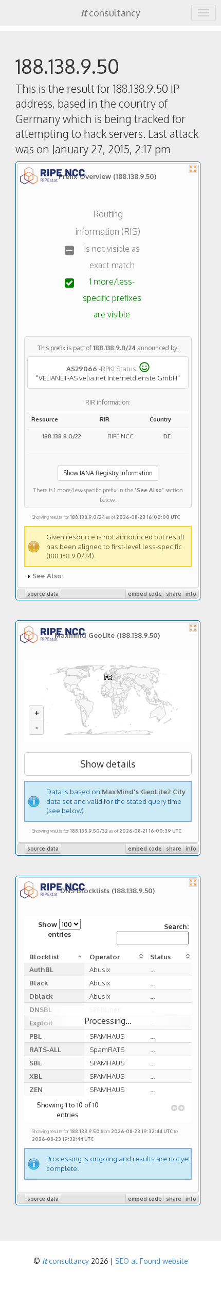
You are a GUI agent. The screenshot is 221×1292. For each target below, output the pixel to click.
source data (43, 594)
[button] (174, 1108)
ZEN (36, 1089)
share (173, 594)
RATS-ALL (45, 1049)
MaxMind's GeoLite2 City (144, 791)
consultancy (110, 12)
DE (167, 436)
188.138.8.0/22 (61, 436)
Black (38, 982)
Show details (108, 764)
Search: (176, 926)
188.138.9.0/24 (114, 348)
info (191, 594)
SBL (35, 1062)
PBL (35, 1036)
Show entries (54, 929)
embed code (145, 594)
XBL (35, 1076)
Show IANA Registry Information (108, 473)
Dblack (41, 996)
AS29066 (81, 368)
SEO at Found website (151, 1261)
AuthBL (41, 969)
